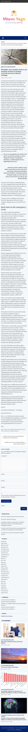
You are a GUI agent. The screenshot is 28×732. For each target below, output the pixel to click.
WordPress (18, 729)
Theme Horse (23, 727)
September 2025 (5, 554)
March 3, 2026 (4, 669)
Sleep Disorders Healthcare (8, 609)
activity (5, 429)
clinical (12, 429)
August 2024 (4, 579)
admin (10, 77)
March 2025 (4, 566)
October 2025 (4, 552)
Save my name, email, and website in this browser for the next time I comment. (13, 496)
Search (3, 505)
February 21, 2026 (5, 721)
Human (19, 429)
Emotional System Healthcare (8, 601)
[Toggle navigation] (3, 38)
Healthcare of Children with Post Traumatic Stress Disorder (12, 716)
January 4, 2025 (4, 77)
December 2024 (5, 571)
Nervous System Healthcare (8, 67)
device (15, 429)
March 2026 (4, 543)
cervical (9, 429)
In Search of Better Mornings (8, 519)
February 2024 (4, 590)
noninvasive (7, 431)
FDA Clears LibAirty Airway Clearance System (12, 516)
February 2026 (4, 545)
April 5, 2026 (3, 645)
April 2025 (3, 564)
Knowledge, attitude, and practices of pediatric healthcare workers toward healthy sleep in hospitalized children (12, 524)
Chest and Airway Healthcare (8, 600)
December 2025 (5, 549)
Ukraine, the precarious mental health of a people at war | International (13, 437)
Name (3, 474)
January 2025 (4, 570)
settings (12, 431)
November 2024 (5, 573)
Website (3, 487)
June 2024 (3, 583)
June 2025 (3, 560)
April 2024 (3, 587)
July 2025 (3, 558)
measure (23, 429)
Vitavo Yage (7, 31)
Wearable (16, 431)
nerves (2, 431)
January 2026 (4, 547)
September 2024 (5, 577)
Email (3, 480)
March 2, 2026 (4, 694)
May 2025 (3, 562)
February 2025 (4, 568)
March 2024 (4, 589)
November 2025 (5, 551)
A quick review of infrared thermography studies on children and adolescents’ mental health (13, 720)
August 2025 (4, 556)
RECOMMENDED (6, 621)
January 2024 (4, 592)
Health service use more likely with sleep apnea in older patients (15, 443)
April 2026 (3, 541)
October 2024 (4, 575)
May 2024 (3, 585)
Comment (4, 456)
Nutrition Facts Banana (7, 616)
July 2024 (3, 581)
